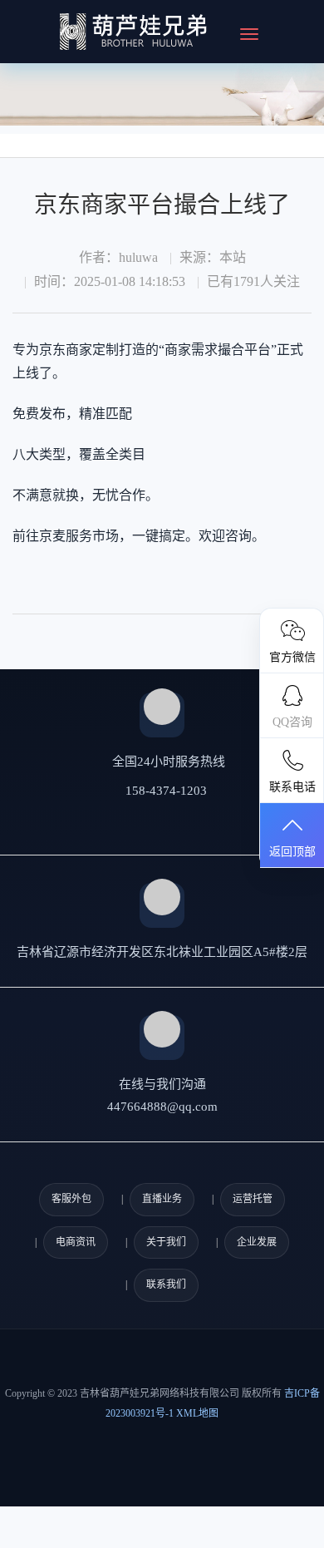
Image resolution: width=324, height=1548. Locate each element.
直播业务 (162, 1199)
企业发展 (257, 1242)
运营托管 (252, 1199)
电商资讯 (76, 1242)
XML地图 (197, 1413)
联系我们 (166, 1284)
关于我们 (166, 1242)
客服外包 (71, 1199)
